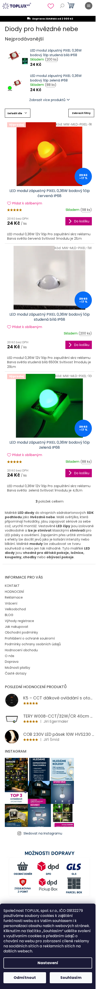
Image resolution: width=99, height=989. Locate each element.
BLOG (9, 615)
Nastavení (48, 963)
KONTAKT (12, 585)
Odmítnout (25, 977)
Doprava (11, 661)
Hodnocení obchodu (21, 650)
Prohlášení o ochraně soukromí (30, 638)
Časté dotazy (15, 673)
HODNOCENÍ (14, 591)
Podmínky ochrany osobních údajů (33, 644)
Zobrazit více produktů (47, 100)
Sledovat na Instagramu (42, 833)
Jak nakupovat (16, 626)
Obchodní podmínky (21, 632)
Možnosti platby (17, 667)
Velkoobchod (15, 609)
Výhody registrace (19, 621)
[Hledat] (62, 5)
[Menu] (88, 5)
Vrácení (11, 603)
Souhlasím (71, 977)
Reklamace (14, 597)
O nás (9, 656)
